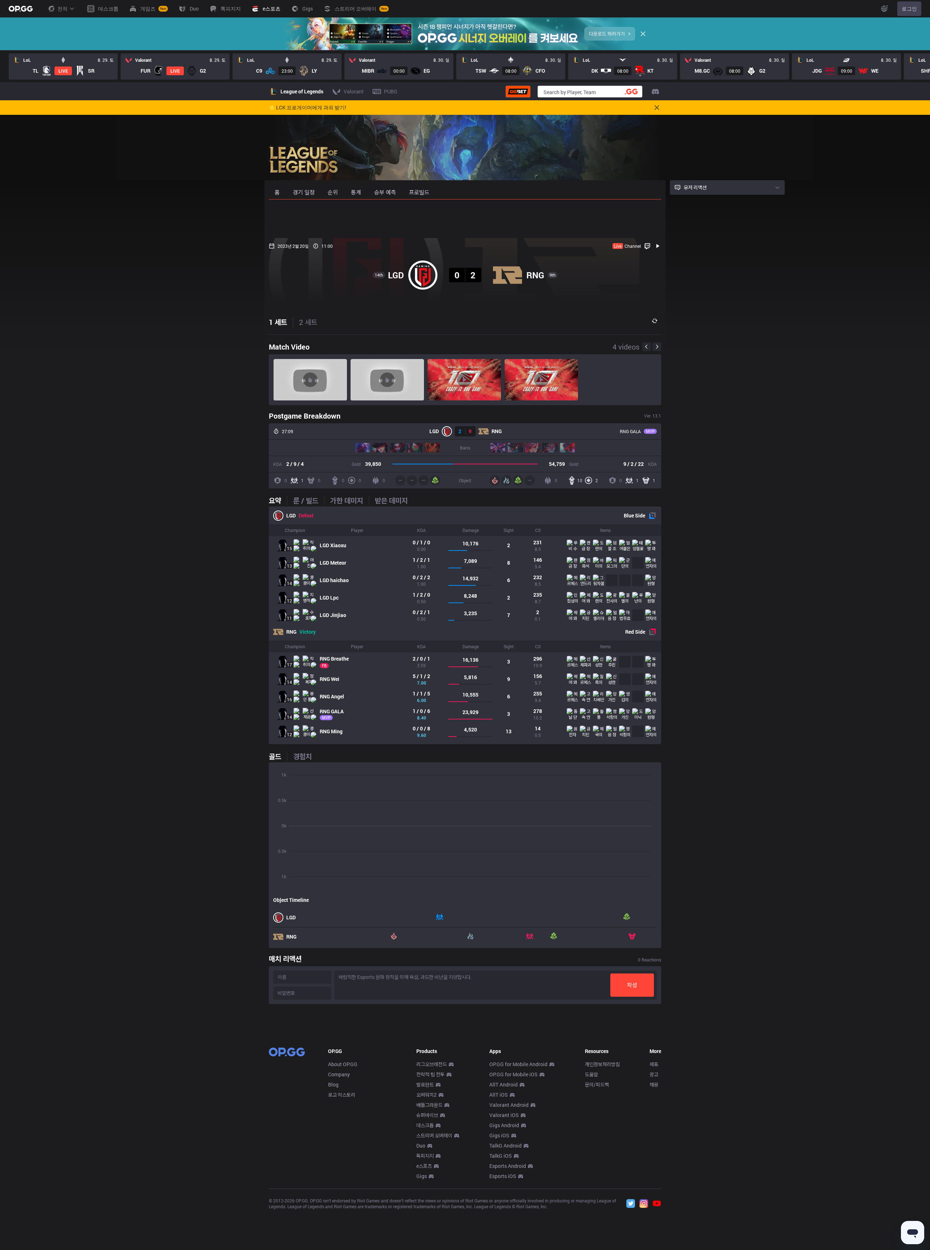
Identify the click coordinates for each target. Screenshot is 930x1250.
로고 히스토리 (341, 1094)
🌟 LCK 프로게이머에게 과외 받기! (307, 107)
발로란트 (425, 1084)
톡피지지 (425, 1155)
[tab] (278, 500)
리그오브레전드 (431, 1064)
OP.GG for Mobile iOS (513, 1074)
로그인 (909, 8)
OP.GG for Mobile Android (518, 1064)
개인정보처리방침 (602, 1064)
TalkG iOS (500, 1155)
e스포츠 (424, 1165)
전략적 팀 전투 (430, 1074)
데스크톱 (425, 1125)
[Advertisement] (465, 218)
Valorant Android (509, 1104)
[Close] (643, 33)
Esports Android (507, 1165)
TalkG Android (505, 1145)
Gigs (421, 1176)
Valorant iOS (504, 1115)
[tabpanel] (465, 625)
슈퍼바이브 (427, 1115)
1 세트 (278, 322)
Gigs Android (504, 1125)
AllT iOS (498, 1094)
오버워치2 (426, 1094)
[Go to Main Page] (20, 8)
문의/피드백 (597, 1084)
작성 (632, 985)
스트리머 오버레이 (434, 1135)
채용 (654, 1084)
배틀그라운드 (429, 1104)
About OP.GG (342, 1064)
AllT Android (503, 1084)
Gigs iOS (499, 1135)
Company (339, 1074)
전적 (62, 8)
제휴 (654, 1064)
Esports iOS (502, 1176)
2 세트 (308, 322)
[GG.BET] (518, 91)
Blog (333, 1084)
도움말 (591, 1074)
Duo (420, 1145)
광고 (654, 1074)
